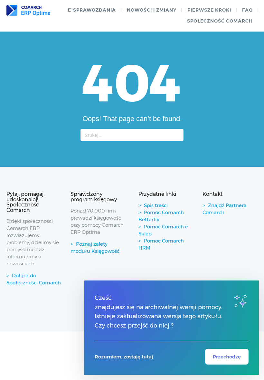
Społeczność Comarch (220, 21)
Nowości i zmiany (151, 10)
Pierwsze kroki (209, 10)
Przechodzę (227, 357)
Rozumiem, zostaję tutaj (124, 357)
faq (247, 10)
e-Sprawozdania (92, 10)
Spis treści (156, 205)
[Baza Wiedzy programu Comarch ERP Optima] (28, 10)
